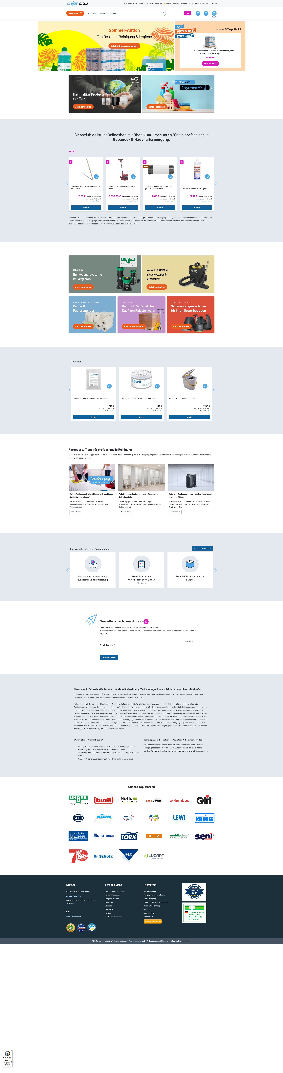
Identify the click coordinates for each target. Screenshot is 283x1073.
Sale (187, 13)
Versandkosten (135, 941)
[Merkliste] (96, 176)
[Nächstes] (216, 184)
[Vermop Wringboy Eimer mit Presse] (189, 379)
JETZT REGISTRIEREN (202, 548)
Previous (67, 570)
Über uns (108, 906)
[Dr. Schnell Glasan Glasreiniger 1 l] (197, 170)
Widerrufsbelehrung (152, 906)
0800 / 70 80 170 (211, 4)
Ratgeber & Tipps (112, 899)
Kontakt (108, 913)
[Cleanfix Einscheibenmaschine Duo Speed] (123, 170)
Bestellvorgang (150, 899)
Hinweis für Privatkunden (115, 891)
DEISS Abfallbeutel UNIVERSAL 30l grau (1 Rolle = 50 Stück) (158, 187)
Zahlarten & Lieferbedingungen (156, 902)
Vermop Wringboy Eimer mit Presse (182, 398)
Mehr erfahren (76, 512)
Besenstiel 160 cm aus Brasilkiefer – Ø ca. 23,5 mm (85, 187)
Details (86, 207)
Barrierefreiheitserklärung (154, 895)
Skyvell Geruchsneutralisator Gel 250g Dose (138, 398)
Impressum (148, 916)
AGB (145, 909)
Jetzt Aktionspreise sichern (124, 46)
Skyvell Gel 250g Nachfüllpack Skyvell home (90, 398)
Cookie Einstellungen (113, 916)
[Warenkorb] (214, 13)
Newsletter (109, 909)
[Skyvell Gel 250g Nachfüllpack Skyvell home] (93, 379)
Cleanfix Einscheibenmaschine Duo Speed (121, 187)
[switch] (7, 1064)
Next (215, 570)
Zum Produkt (210, 63)
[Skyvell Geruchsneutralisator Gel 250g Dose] (141, 379)
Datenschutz (149, 913)
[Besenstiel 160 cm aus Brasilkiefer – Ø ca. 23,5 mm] (86, 170)
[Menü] (11, 1051)
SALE (72, 151)
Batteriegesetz (150, 891)
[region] (141, 184)
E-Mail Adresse (107, 645)
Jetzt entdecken (83, 106)
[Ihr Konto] (206, 13)
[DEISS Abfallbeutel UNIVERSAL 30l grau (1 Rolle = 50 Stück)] (160, 170)
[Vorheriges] (67, 184)
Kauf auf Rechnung (112, 895)
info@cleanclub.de (73, 916)
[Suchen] (163, 13)
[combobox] (124, 13)
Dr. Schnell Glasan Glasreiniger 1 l (194, 189)
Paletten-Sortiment (134, 326)
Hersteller (109, 902)
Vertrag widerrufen (153, 921)
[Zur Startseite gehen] (77, 3)
